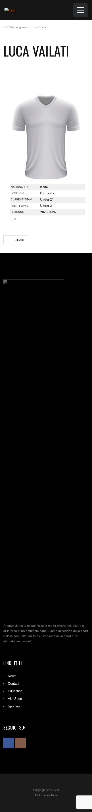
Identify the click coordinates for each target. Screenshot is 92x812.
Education (15, 691)
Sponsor (14, 706)
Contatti (13, 683)
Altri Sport (15, 699)
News (12, 676)
